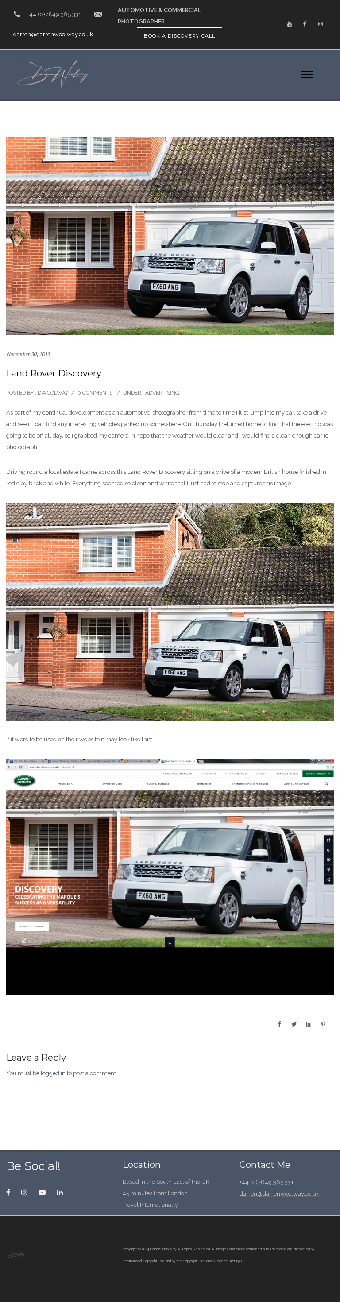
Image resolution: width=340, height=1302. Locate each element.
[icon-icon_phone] (16, 14)
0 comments (94, 393)
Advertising (161, 393)
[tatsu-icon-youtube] (289, 24)
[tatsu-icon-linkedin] (60, 1192)
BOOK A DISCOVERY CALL (179, 36)
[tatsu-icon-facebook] (305, 24)
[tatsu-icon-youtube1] (44, 1192)
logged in (53, 1073)
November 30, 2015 (28, 354)
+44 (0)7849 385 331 (54, 14)
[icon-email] (98, 14)
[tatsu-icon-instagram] (320, 24)
